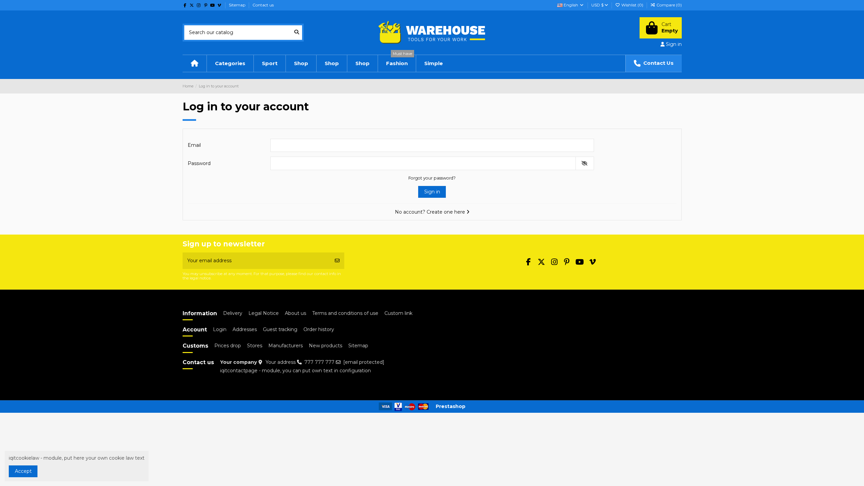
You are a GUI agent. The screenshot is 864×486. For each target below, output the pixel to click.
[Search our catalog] (297, 33)
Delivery (232, 313)
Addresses (245, 329)
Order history (318, 329)
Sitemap (237, 4)
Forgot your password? (432, 178)
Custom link (398, 313)
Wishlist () (632, 4)
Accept (23, 471)
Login (219, 329)
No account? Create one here (430, 212)
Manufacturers (285, 346)
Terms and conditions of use (345, 313)
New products (325, 346)
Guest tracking (280, 329)
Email (194, 145)
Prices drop (227, 346)
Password (199, 163)
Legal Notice (263, 313)
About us (295, 313)
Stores (254, 346)
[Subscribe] (337, 260)
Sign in (432, 192)
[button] (269, 63)
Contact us (263, 4)
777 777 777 (319, 362)
